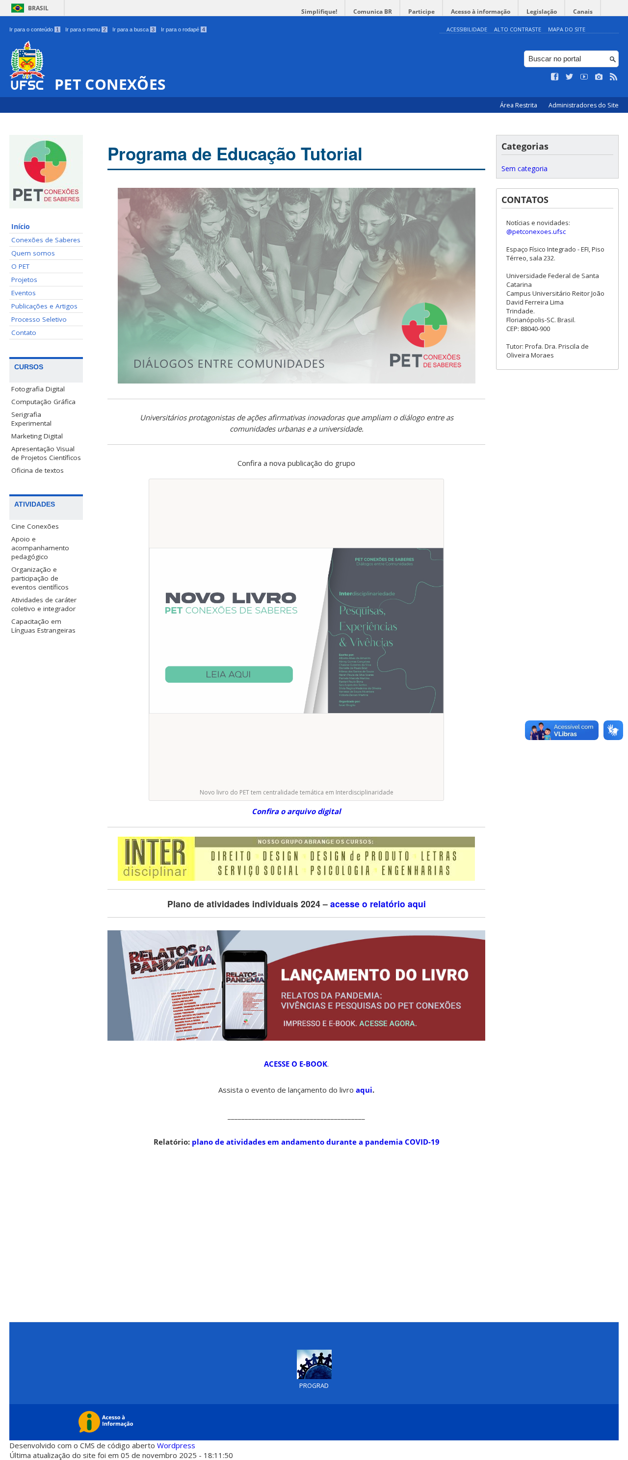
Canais (583, 11)
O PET (20, 266)
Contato (23, 332)
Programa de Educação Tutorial (235, 153)
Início (20, 226)
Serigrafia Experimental (31, 419)
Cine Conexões (35, 526)
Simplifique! (319, 11)
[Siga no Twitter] (570, 77)
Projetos (24, 279)
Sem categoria (524, 168)
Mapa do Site (566, 29)
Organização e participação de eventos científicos (40, 578)
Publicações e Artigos (44, 306)
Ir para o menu (85, 29)
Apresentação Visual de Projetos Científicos (46, 453)
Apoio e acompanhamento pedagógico (40, 548)
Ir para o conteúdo (34, 29)
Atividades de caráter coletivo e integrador (44, 604)
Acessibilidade (466, 29)
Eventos (23, 292)
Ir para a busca (133, 29)
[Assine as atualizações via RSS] (614, 77)
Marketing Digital (37, 436)
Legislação (541, 11)
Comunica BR (372, 11)
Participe (421, 11)
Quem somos (33, 253)
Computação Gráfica (43, 401)
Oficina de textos (37, 470)
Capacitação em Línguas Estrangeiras (43, 626)
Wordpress (176, 1445)
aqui (364, 1090)
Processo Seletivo (39, 319)
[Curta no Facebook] (555, 77)
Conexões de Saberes (45, 239)
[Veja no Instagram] (599, 77)
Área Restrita (519, 105)
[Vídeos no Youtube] (584, 77)
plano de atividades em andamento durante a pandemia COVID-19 (316, 1142)
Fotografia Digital (38, 388)
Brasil (38, 8)
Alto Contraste (517, 29)
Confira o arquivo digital (296, 811)
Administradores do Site (584, 105)
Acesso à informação (480, 11)
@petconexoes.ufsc (536, 231)
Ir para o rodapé (183, 29)
